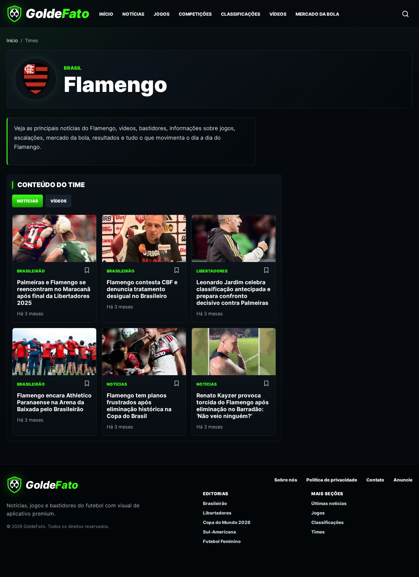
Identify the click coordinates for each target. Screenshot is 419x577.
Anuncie (402, 479)
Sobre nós (285, 479)
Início (106, 14)
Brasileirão (215, 503)
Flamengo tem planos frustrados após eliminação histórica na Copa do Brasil (139, 405)
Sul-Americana (219, 531)
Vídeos (277, 14)
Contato (375, 479)
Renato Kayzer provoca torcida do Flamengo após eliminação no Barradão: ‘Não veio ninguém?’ (232, 405)
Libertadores (217, 513)
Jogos (162, 14)
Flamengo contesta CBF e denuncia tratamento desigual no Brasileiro (142, 289)
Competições (195, 14)
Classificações (240, 14)
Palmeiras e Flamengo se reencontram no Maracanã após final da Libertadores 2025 (53, 292)
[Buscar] (405, 14)
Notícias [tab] (27, 201)
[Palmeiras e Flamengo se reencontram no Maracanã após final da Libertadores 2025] (54, 238)
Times (318, 531)
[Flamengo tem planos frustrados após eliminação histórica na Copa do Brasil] (144, 351)
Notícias (133, 14)
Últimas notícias (329, 503)
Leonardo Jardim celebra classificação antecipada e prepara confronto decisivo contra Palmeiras (233, 292)
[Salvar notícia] (87, 271)
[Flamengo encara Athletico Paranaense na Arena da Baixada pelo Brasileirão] (54, 351)
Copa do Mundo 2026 (226, 522)
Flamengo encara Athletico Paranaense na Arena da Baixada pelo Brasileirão (54, 402)
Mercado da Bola (317, 14)
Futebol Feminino (222, 541)
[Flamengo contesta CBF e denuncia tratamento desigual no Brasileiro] (144, 238)
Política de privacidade (331, 479)
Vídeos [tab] (58, 201)
